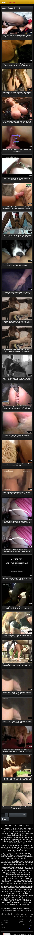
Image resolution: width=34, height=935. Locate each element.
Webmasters (22, 921)
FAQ (2, 917)
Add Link (3, 928)
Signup (30, 922)
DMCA (2, 924)
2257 (2, 926)
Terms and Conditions (5, 919)
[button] (30, 929)
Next (4, 819)
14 (19, 815)
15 (24, 815)
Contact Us (22, 924)
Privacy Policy (4, 922)
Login (30, 925)
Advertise (21, 919)
